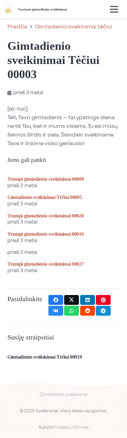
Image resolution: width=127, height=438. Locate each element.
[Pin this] (103, 300)
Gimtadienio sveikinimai (63, 395)
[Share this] (55, 300)
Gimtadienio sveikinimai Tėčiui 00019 (44, 357)
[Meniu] (114, 9)
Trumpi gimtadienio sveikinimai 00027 (45, 264)
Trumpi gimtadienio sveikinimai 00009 (45, 179)
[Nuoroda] (8, 9)
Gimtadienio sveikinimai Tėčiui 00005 (44, 197)
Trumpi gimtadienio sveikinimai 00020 (45, 215)
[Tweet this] (71, 300)
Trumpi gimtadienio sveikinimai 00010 (45, 234)
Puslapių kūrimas (71, 427)
